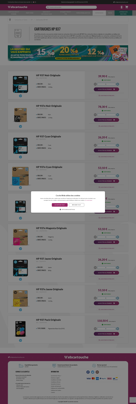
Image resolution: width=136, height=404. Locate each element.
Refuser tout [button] (76, 205)
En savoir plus (88, 200)
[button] (68, 209)
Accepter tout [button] (60, 205)
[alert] (68, 202)
